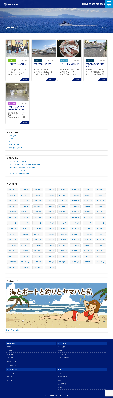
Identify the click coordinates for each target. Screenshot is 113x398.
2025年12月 (12, 195)
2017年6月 (87, 262)
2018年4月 (62, 256)
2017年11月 (25, 262)
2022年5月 (50, 223)
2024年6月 (37, 206)
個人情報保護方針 (61, 384)
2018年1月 (100, 256)
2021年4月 (12, 234)
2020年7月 (25, 240)
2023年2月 (37, 217)
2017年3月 (25, 267)
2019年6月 (87, 245)
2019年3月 (25, 251)
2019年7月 (75, 245)
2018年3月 (75, 256)
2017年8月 (62, 262)
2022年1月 (100, 223)
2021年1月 (50, 234)
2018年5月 (50, 256)
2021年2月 (37, 234)
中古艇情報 (9, 350)
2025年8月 (62, 195)
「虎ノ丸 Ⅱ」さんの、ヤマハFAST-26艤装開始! (24, 164)
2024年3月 (75, 206)
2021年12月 (12, 228)
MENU (109, 4)
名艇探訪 (59, 387)
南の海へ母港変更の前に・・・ (19, 173)
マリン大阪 (11, 4)
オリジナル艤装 (14, 145)
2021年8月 (62, 228)
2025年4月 (12, 201)
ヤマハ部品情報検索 (11, 365)
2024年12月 (63, 201)
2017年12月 (12, 262)
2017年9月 (50, 262)
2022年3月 (75, 223)
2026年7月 (25, 189)
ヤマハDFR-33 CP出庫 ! (17, 170)
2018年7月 (25, 256)
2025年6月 (87, 195)
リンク (59, 391)
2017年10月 (38, 262)
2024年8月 (12, 206)
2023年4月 (12, 217)
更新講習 (59, 350)
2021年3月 (25, 234)
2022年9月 (100, 217)
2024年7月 (25, 206)
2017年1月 (50, 267)
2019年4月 (12, 251)
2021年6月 (87, 228)
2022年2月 (87, 223)
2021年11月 (25, 228)
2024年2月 (87, 206)
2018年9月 (100, 251)
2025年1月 (50, 201)
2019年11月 (25, 245)
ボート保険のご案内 (62, 354)
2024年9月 (100, 201)
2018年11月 (75, 251)
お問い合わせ (60, 380)
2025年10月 (38, 195)
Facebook (83, 4)
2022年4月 (62, 223)
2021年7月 (75, 228)
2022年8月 (12, 223)
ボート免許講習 (61, 347)
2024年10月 (88, 201)
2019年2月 (37, 251)
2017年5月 (100, 262)
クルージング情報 (11, 373)
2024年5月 (50, 206)
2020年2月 (87, 240)
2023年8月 (62, 212)
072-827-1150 (98, 3)
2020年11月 (75, 234)
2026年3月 (75, 189)
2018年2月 (87, 256)
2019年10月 (38, 245)
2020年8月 (12, 240)
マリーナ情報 (10, 357)
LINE (86, 4)
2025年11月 (25, 195)
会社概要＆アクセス (62, 376)
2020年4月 (62, 240)
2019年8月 (62, 245)
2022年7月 (25, 223)
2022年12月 (63, 217)
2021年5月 (100, 228)
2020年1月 (100, 240)
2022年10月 (88, 217)
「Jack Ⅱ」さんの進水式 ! (17, 161)
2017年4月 (12, 267)
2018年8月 (12, 256)
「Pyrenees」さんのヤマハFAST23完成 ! (23, 167)
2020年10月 (88, 234)
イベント (12, 139)
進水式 (11, 142)
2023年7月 (75, 212)
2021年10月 (38, 228)
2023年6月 (87, 212)
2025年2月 (37, 201)
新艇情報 (9, 347)
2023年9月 (50, 212)
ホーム (59, 373)
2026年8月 (12, 189)
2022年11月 (75, 217)
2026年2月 (87, 189)
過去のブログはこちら (12, 330)
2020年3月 (75, 240)
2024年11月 (75, 201)
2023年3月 (25, 217)
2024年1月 (100, 206)
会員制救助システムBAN (63, 357)
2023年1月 (50, 217)
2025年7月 (75, 195)
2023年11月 (25, 212)
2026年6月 (37, 189)
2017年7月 (75, 262)
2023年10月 (38, 212)
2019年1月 (50, 251)
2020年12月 (63, 234)
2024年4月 (62, 206)
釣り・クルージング (15, 148)
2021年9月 (50, 228)
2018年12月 (63, 251)
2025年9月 (50, 195)
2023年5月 (100, 212)
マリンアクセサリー (11, 361)
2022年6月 (37, 223)
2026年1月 (100, 189)
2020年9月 (100, 234)
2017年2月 (37, 267)
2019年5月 (100, 245)
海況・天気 (9, 376)
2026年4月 (62, 189)
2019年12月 (12, 245)
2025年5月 (100, 195)
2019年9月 (50, 245)
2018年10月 (88, 251)
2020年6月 (37, 240)
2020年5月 (50, 240)
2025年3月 (25, 201)
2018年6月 (37, 256)
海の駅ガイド (10, 380)
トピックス (12, 136)
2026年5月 (50, 189)
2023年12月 (12, 212)
